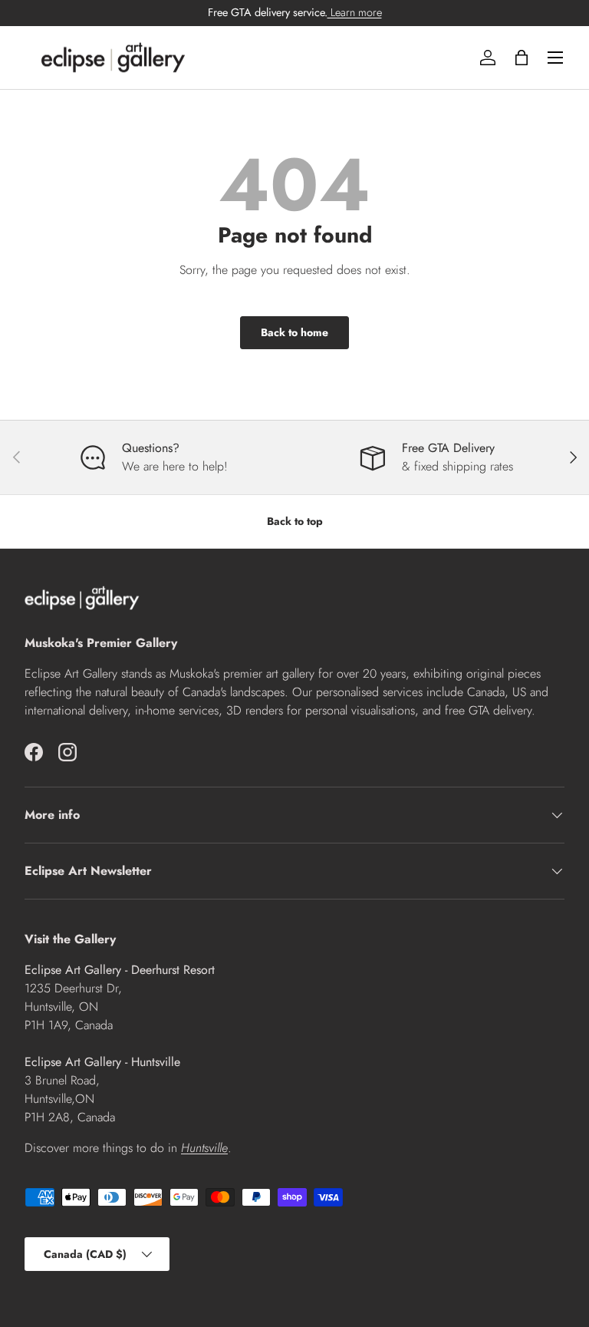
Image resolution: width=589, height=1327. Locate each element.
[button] (521, 57)
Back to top (295, 521)
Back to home (294, 332)
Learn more (354, 12)
